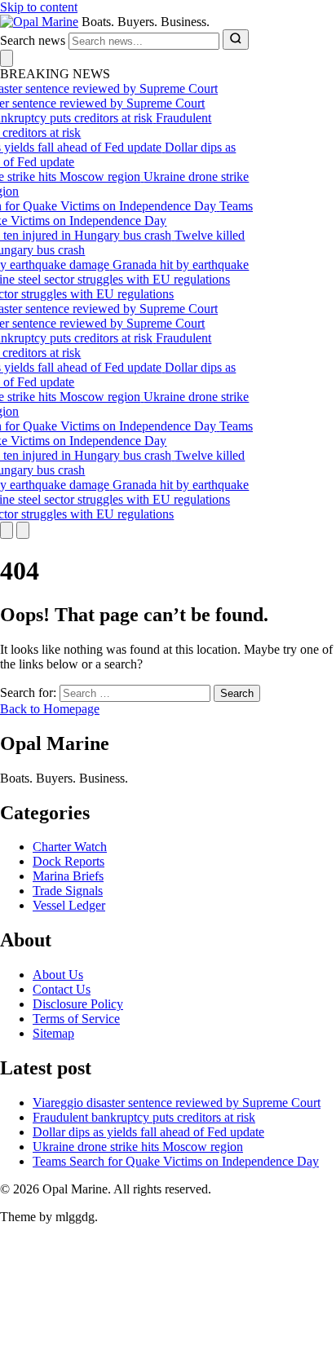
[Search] (236, 39)
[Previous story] (6, 530)
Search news (32, 40)
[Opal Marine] (39, 22)
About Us (58, 974)
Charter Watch (70, 847)
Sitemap (53, 1033)
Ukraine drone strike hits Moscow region (138, 1146)
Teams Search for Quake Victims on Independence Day (176, 1161)
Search (237, 693)
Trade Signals (68, 891)
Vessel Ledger (69, 905)
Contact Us (62, 989)
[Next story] (22, 530)
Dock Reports (68, 861)
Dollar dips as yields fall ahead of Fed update (148, 1132)
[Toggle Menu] (6, 58)
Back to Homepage (49, 709)
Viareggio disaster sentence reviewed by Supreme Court (177, 1102)
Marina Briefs (68, 876)
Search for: (28, 692)
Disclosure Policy (78, 1004)
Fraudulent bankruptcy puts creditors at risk (144, 1117)
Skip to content (38, 7)
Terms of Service (76, 1019)
